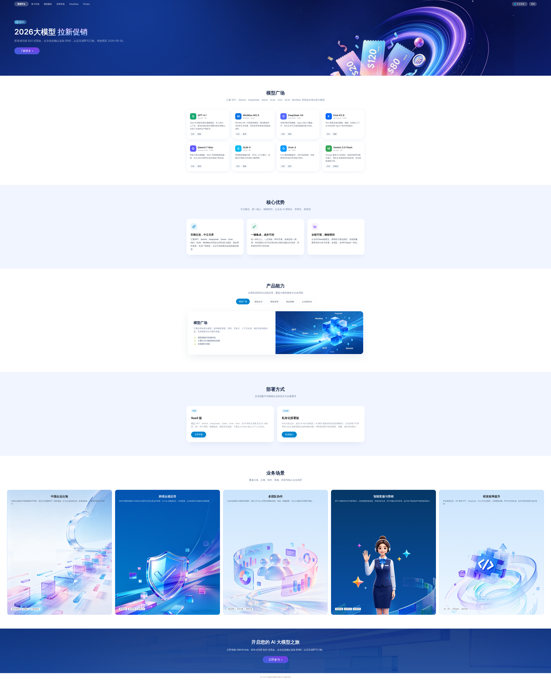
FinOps (86, 4)
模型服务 (48, 4)
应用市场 (61, 4)
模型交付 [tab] (259, 301)
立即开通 (199, 434)
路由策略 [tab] (290, 301)
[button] (519, 4)
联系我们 (289, 434)
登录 (533, 4)
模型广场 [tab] (243, 301)
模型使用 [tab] (274, 301)
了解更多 (27, 50)
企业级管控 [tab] (307, 301)
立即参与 (275, 659)
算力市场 (35, 4)
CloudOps (73, 4)
